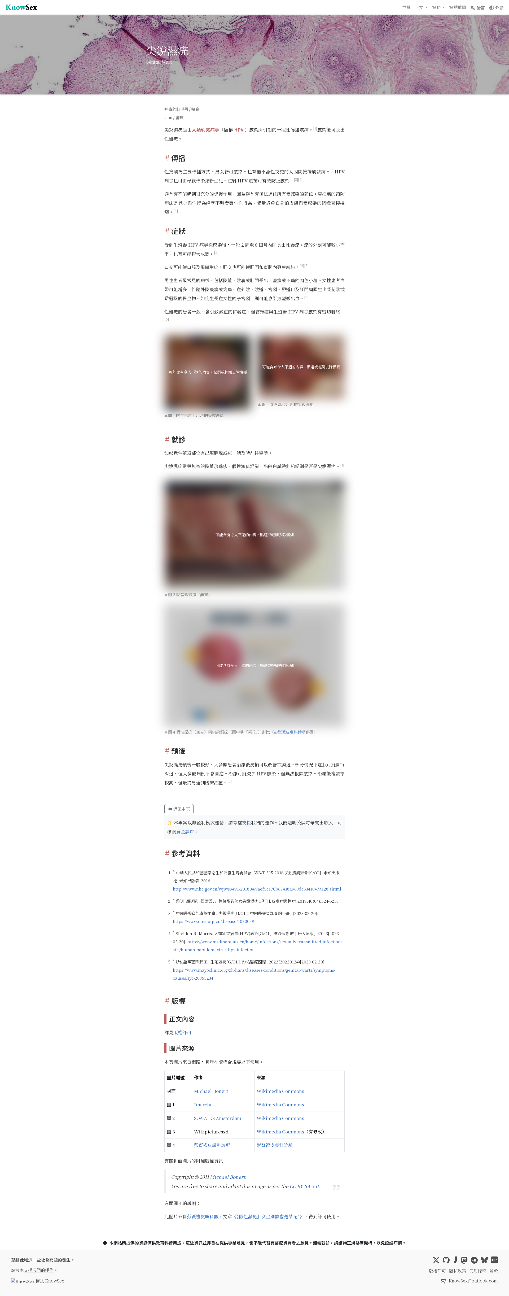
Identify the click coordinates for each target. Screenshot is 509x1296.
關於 (493, 1271)
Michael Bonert (211, 1091)
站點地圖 (457, 7)
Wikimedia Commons (280, 1091)
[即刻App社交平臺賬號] (455, 1260)
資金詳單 (185, 831)
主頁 (406, 7)
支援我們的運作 (39, 1270)
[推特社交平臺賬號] (436, 1260)
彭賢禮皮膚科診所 (290, 732)
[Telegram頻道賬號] (474, 1260)
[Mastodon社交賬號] (464, 1260)
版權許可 (182, 1032)
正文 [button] (419, 7)
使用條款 (477, 1271)
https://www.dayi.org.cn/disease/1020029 (213, 921)
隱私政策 (457, 1271)
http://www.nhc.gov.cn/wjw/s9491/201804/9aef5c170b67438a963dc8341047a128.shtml (257, 889)
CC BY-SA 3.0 (303, 1186)
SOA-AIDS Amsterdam (217, 1118)
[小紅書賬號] (494, 1260)
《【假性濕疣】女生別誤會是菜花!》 (268, 1216)
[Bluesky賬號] (484, 1260)
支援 (246, 822)
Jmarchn (203, 1104)
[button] (477, 7)
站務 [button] (437, 7)
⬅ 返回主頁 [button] (179, 809)
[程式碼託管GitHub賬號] (446, 1260)
